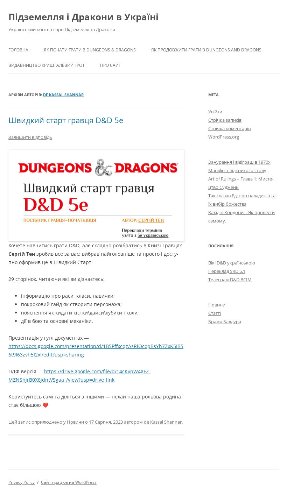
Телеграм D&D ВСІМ (230, 279)
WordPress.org (223, 137)
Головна (18, 50)
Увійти (215, 111)
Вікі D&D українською (231, 263)
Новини (75, 422)
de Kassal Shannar (63, 94)
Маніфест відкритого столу (237, 170)
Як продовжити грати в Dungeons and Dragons (206, 50)
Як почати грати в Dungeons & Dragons (90, 50)
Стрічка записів (224, 120)
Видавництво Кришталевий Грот (46, 65)
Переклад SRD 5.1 (226, 271)
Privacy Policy (21, 482)
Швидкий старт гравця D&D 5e (65, 120)
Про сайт (110, 65)
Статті (214, 313)
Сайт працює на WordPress (69, 482)
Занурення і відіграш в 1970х (239, 162)
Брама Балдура (224, 321)
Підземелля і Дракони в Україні (83, 16)
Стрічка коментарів (229, 128)
